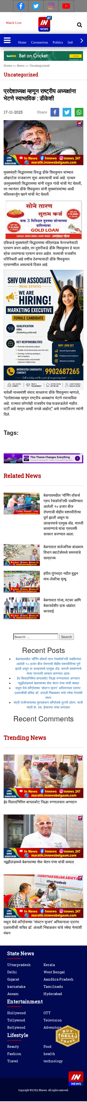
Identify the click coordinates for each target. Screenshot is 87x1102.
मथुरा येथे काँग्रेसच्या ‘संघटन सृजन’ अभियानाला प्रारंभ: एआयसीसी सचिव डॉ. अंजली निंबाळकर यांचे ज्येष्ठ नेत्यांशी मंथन (48, 692)
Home (22, 42)
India (71, 42)
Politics (58, 42)
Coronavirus (39, 42)
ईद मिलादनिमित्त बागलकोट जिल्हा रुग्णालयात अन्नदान (48, 678)
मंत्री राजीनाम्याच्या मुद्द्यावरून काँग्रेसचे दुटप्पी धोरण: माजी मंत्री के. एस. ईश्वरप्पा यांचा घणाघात (48, 705)
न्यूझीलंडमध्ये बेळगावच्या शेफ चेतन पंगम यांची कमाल (48, 682)
